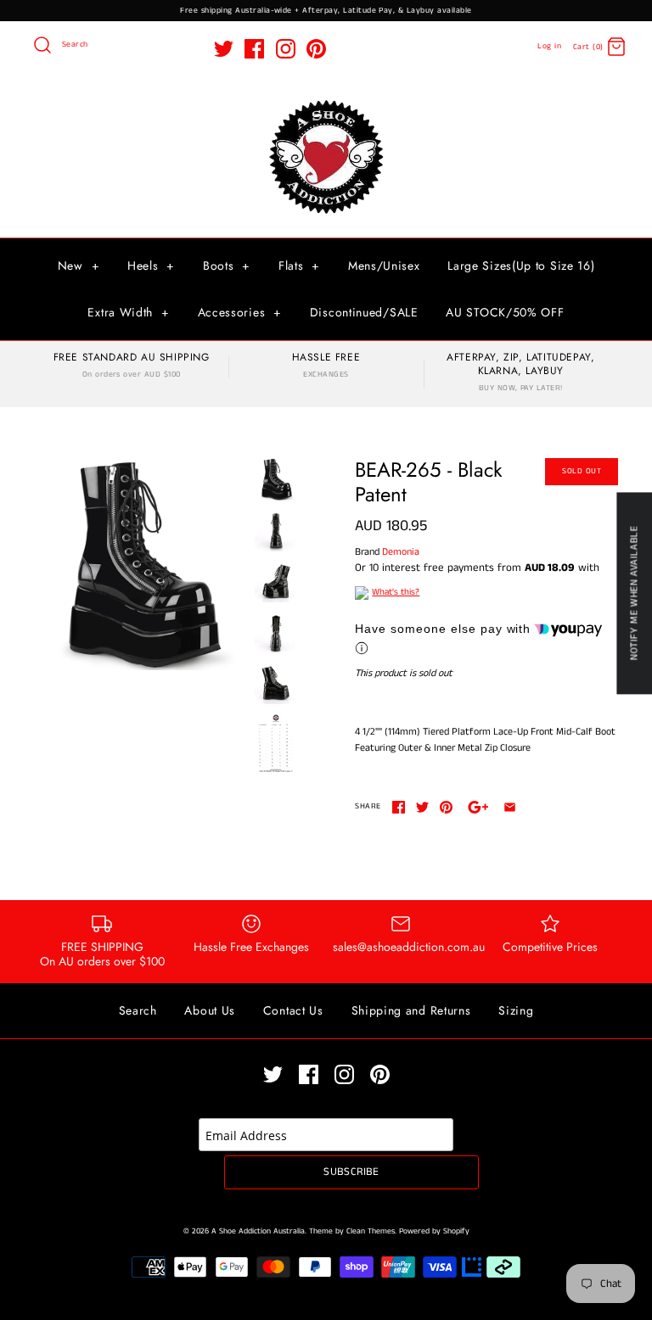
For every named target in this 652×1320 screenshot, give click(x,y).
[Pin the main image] (446, 807)
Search (138, 1010)
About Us (209, 1010)
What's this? (395, 592)
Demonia (400, 552)
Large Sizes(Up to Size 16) (520, 265)
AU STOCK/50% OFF (505, 312)
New (79, 265)
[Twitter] (223, 49)
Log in (549, 46)
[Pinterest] (316, 49)
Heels (151, 265)
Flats (299, 265)
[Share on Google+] (478, 807)
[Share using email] (509, 807)
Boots (226, 265)
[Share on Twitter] (422, 807)
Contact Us (293, 1010)
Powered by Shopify (434, 1231)
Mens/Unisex (384, 265)
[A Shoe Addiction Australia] (326, 101)
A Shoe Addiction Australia (258, 1231)
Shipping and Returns (411, 1010)
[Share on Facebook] (398, 807)
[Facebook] (254, 49)
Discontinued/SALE (364, 312)
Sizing (515, 1010)
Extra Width (128, 312)
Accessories (240, 312)
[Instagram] (285, 49)
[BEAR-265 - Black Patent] (140, 564)
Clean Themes (370, 1231)
